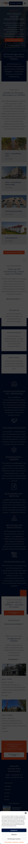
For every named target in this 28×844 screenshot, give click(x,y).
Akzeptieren (14, 830)
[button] (25, 813)
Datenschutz (15, 842)
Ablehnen (14, 834)
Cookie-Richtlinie (8, 842)
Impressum (21, 842)
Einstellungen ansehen (14, 839)
